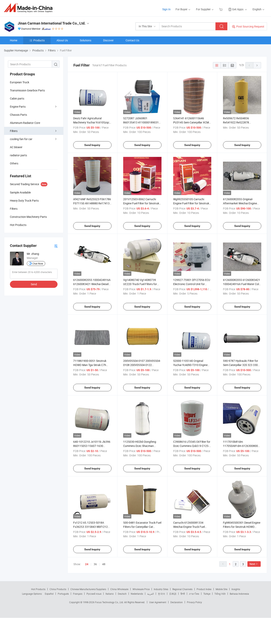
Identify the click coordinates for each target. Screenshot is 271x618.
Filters (13, 131)
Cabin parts (17, 98)
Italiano (110, 593)
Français (77, 593)
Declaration (176, 602)
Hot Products (38, 589)
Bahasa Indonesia (239, 593)
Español (49, 593)
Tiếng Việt (220, 593)
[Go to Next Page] (257, 65)
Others (14, 163)
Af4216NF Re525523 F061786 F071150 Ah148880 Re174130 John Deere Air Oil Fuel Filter (92, 203)
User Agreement (157, 602)
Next (252, 564)
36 (95, 564)
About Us (62, 40)
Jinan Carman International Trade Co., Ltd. (52, 23)
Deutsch (122, 593)
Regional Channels (182, 589)
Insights (236, 589)
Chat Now (37, 263)
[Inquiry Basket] (221, 9)
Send (34, 284)
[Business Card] (56, 245)
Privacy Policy (194, 602)
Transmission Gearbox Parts (27, 90)
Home (13, 40)
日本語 (172, 593)
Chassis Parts (18, 115)
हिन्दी (183, 593)
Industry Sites (161, 589)
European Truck (19, 82)
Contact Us (132, 40)
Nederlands (137, 593)
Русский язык (93, 593)
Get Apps (238, 9)
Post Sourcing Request (250, 26)
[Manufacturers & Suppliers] (29, 7)
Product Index (204, 589)
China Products (58, 589)
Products (39, 40)
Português (63, 593)
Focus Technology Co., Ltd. (109, 602)
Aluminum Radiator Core (25, 123)
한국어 (161, 593)
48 (103, 564)
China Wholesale (119, 589)
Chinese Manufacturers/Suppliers (88, 589)
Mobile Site (221, 589)
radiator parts (18, 155)
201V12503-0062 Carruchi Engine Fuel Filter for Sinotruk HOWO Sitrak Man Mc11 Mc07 (141, 203)
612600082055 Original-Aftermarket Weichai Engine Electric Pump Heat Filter (240, 203)
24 (86, 564)
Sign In (166, 9)
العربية (150, 593)
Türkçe (206, 593)
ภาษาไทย (194, 593)
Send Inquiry (92, 145)
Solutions (85, 40)
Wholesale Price (141, 589)
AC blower (16, 147)
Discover (108, 40)
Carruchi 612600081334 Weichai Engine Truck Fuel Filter (189, 527)
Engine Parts (18, 106)
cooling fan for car (21, 139)
